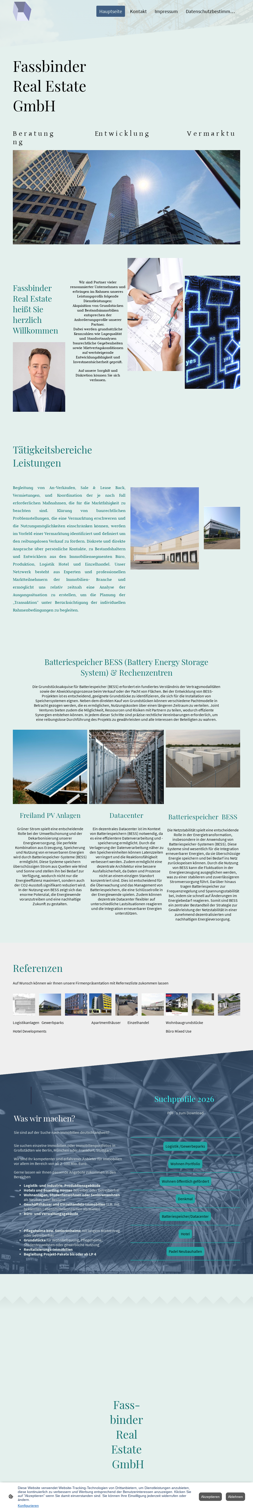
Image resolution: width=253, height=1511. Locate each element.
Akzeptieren (210, 1497)
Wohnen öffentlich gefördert (185, 1181)
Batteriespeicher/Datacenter (185, 1216)
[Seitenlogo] (22, 11)
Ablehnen (235, 1497)
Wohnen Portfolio (185, 1163)
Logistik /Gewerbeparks (185, 1146)
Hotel (185, 1234)
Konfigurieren (28, 1506)
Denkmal (185, 1199)
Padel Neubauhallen (185, 1251)
